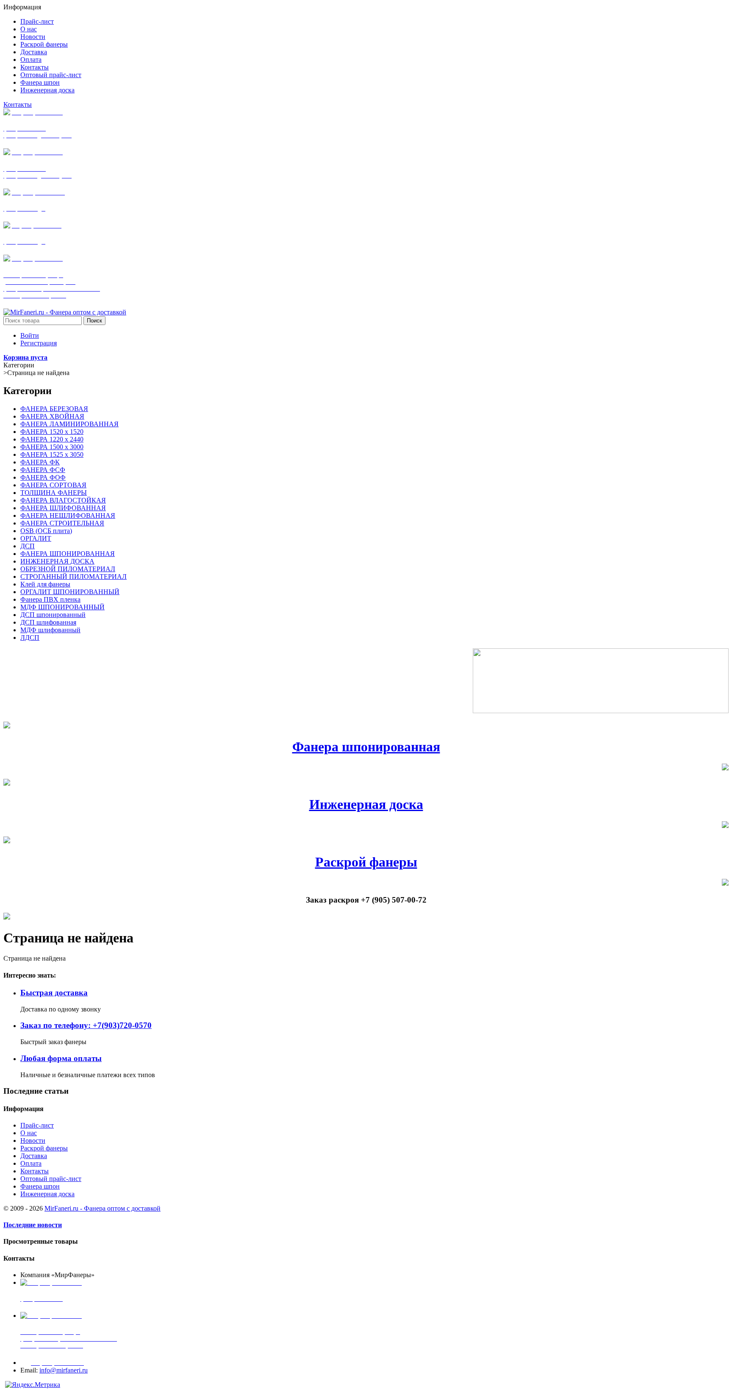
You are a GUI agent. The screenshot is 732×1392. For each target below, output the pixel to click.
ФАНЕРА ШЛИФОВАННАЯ (63, 507)
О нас (28, 1132)
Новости (32, 1140)
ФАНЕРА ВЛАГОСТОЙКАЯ (63, 500)
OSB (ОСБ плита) (46, 530)
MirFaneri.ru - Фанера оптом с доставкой (102, 1208)
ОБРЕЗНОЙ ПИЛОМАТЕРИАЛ (67, 568)
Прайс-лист (37, 1125)
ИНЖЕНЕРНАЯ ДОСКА (57, 561)
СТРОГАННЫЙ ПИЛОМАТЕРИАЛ (73, 576)
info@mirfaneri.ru (63, 1370)
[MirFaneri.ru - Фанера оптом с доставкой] (64, 312)
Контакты (17, 104)
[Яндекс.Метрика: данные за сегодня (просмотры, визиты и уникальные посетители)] (32, 1385)
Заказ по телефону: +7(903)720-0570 (86, 1025)
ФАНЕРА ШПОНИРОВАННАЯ (67, 553)
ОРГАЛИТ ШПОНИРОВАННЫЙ (69, 591)
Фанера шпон (40, 1186)
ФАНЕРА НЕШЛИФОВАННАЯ (67, 515)
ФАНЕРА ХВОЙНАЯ (52, 416)
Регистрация (38, 343)
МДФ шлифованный (50, 629)
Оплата (31, 1163)
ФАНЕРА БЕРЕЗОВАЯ (54, 408)
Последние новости (32, 1224)
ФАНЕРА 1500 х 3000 (51, 446)
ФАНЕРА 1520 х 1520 (51, 431)
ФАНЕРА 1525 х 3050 (51, 454)
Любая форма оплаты (61, 1058)
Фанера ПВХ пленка (50, 599)
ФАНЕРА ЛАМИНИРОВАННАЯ (69, 424)
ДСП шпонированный (53, 614)
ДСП (27, 546)
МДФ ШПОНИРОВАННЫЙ (62, 607)
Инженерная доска (366, 804)
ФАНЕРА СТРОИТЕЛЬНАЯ (62, 523)
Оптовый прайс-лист (50, 1178)
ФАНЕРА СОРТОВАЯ (53, 485)
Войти (29, 335)
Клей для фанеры (45, 584)
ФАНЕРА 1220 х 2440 (51, 439)
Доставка (33, 1155)
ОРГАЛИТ (35, 538)
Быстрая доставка (54, 992)
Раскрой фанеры (366, 862)
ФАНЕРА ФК (40, 462)
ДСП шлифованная (48, 622)
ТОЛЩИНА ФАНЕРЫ (53, 492)
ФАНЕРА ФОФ (43, 477)
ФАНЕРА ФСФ (42, 469)
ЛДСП (29, 637)
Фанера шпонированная (366, 746)
